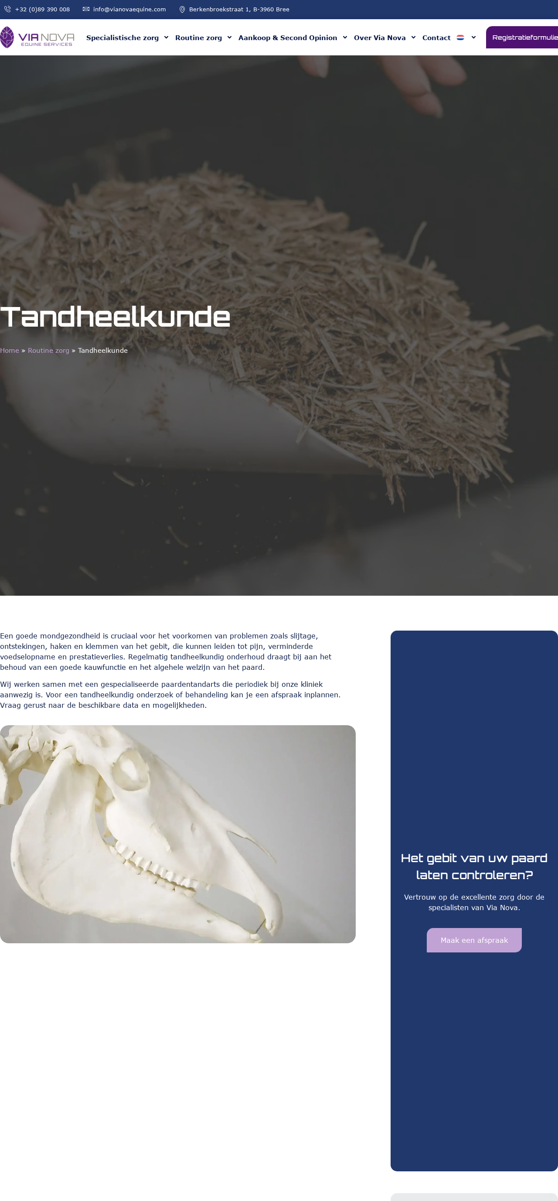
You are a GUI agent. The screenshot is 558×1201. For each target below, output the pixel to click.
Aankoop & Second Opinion (287, 37)
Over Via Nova (380, 37)
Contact (436, 37)
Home (9, 350)
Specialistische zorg (122, 37)
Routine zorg (198, 37)
